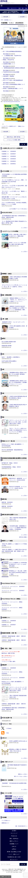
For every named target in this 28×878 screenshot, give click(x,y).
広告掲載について (14, 843)
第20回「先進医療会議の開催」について (13, 88)
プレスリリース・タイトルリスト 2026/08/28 (13, 586)
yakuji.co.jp (4, 869)
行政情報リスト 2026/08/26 (9, 156)
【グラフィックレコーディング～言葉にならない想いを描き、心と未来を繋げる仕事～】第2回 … (18, 422)
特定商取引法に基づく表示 (14, 857)
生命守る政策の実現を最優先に (9, 361)
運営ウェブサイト (14, 841)
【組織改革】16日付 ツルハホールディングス (13, 322)
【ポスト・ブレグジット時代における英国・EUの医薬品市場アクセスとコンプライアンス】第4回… (18, 430)
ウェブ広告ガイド (6, 820)
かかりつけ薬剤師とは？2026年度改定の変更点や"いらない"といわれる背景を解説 (18, 564)
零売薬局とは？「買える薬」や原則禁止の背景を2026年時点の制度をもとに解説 (18, 572)
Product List (14, 836)
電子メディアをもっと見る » (20, 776)
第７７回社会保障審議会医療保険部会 (12, 51)
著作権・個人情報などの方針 (14, 851)
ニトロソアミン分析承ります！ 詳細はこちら (13, 126)
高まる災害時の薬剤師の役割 (9, 341)
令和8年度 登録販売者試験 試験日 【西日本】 (14, 636)
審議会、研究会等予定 (8, 59)
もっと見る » (24, 166)
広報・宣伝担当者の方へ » (21, 826)
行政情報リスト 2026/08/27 (9, 153)
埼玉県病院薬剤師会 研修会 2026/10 (11, 467)
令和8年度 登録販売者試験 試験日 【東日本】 (14, 640)
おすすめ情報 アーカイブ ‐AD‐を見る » (18, 208)
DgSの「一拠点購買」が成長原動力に (11, 357)
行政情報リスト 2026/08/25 (9, 158)
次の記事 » (23, 16)
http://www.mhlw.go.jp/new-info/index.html (11, 101)
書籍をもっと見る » (22, 774)
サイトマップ (14, 833)
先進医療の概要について (9, 63)
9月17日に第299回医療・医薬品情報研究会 (12, 449)
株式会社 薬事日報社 (13, 870)
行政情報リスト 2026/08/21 (9, 163)
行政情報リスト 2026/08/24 (9, 161)
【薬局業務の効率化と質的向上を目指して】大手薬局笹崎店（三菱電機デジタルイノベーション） (18, 382)
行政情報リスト (7, 20)
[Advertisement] (14, 262)
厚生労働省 (6, 54)
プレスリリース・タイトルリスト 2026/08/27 (13, 590)
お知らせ (14, 846)
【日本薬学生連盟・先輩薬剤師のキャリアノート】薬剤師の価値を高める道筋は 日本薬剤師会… (18, 527)
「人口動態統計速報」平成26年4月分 (12, 55)
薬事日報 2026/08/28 (7, 502)
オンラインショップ (6, 657)
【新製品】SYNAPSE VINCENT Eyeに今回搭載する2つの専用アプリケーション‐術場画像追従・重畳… (18, 308)
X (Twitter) (8, 728)
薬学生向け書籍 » (23, 537)
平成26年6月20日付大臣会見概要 (11, 72)
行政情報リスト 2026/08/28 (9, 151)
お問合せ (14, 849)
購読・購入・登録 (23, 8)
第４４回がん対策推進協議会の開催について (14, 84)
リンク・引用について (14, 854)
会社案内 (14, 830)
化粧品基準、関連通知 (8, 76)
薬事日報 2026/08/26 (7, 506)
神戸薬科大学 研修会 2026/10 (10, 463)
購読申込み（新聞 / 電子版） (8, 653)
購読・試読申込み (14, 838)
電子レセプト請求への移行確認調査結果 (13, 80)
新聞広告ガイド (5, 823)
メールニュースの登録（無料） (14, 139)
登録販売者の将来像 (6, 345)
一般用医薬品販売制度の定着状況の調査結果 (14, 68)
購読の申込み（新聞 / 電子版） (14, 136)
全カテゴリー (14, 8)
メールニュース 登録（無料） (9, 661)
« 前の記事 (5, 16)
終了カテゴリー (14, 859)
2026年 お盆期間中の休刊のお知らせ (18, 741)
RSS (7, 733)
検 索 (23, 144)
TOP (2, 20)
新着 (8, 8)
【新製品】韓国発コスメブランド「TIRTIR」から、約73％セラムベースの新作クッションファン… (18, 300)
